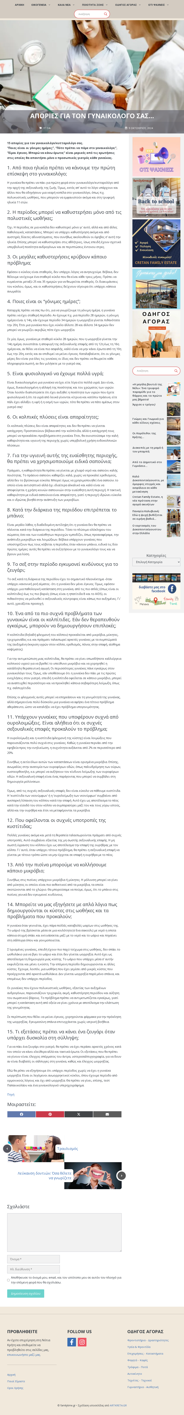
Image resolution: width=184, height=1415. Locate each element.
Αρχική (11, 1374)
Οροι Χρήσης (15, 1388)
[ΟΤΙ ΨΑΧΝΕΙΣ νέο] (156, 175)
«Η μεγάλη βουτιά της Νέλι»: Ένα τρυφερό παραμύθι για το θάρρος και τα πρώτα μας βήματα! (147, 391)
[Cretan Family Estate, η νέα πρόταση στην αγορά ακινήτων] (173, 502)
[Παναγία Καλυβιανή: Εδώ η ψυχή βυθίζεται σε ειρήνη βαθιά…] (173, 516)
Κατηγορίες (156, 555)
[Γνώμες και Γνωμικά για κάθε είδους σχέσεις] (173, 424)
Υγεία (47, 128)
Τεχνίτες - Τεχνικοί (139, 1380)
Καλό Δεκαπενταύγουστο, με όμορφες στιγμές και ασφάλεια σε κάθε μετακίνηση (148, 484)
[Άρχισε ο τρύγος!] (173, 410)
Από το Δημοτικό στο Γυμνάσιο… (147, 464)
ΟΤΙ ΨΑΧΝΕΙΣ (156, 4)
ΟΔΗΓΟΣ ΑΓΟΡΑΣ (126, 4)
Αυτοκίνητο (134, 1373)
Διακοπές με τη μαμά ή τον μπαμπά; (147, 449)
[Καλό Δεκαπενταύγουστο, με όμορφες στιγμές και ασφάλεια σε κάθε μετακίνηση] (173, 482)
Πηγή (10, 1094)
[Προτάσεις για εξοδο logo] (156, 308)
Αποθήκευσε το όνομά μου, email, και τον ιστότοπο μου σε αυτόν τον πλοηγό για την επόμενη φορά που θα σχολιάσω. (66, 1280)
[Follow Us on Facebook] (71, 1342)
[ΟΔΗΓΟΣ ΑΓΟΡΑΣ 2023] (156, 357)
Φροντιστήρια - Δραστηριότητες (148, 1340)
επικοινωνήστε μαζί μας (23, 1355)
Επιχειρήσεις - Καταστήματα (145, 1353)
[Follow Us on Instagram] (82, 1342)
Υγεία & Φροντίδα (138, 1347)
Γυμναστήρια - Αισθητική (142, 1387)
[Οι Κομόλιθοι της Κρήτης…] (173, 438)
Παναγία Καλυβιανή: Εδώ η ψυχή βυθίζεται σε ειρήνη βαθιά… (147, 514)
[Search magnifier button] (105, 14)
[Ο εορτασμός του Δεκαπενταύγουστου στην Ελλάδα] (173, 531)
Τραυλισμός (67, 1148)
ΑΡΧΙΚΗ (19, 4)
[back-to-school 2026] (156, 217)
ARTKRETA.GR (118, 1405)
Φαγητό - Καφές (137, 1360)
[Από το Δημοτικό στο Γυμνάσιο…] (173, 467)
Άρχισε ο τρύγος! (143, 404)
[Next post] (121, 1175)
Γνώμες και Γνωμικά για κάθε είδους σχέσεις (148, 420)
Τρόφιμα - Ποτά (137, 1367)
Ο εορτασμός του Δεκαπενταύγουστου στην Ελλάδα (146, 529)
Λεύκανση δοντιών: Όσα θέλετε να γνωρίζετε (45, 1175)
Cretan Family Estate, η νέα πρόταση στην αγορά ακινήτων (147, 500)
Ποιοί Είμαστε (16, 1381)
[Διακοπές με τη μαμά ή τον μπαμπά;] (173, 453)
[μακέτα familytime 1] (156, 266)
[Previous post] (7, 1148)
